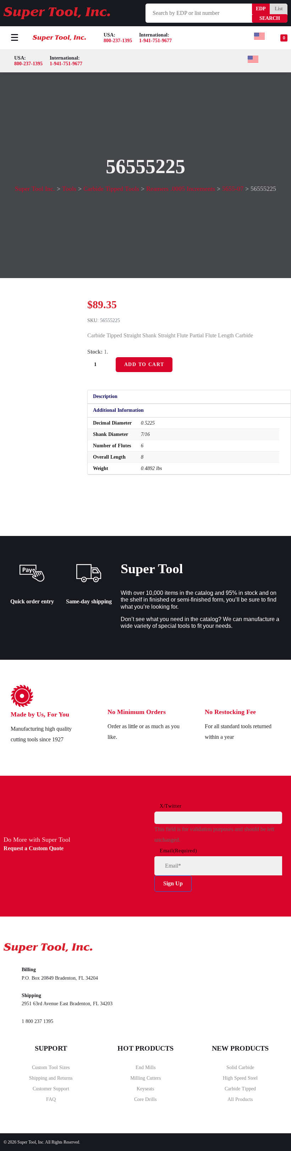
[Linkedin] (276, 946)
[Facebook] (219, 946)
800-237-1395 (118, 40)
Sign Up (173, 883)
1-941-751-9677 (155, 40)
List (279, 8)
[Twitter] (247, 946)
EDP (261, 8)
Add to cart (144, 364)
